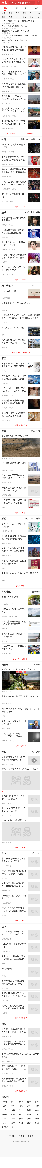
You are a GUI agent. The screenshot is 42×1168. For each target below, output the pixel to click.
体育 (17, 13)
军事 (3, 17)
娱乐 (10, 13)
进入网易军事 (20, 512)
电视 (27, 212)
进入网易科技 (20, 920)
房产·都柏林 (7, 285)
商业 (38, 518)
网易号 (5, 664)
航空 (37, 1122)
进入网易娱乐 (20, 279)
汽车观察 (36, 751)
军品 (33, 431)
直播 (10, 17)
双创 (21, 1122)
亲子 (5, 1122)
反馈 (13, 1136)
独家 (29, 1118)
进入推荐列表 (20, 1091)
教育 (5, 1118)
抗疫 (13, 1127)
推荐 (16, 8)
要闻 (5, 8)
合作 (22, 1136)
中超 (33, 139)
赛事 (22, 139)
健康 (21, 1118)
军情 (38, 431)
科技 (24, 17)
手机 (21, 1110)
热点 (37, 8)
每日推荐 (36, 664)
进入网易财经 (20, 585)
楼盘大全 (36, 285)
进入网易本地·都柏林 (20, 658)
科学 (33, 853)
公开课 (13, 1118)
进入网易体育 (20, 206)
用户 (38, 3)
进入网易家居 (20, 425)
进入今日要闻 (11, 133)
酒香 (29, 1122)
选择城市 (36, 591)
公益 (31, 17)
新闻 (3, 13)
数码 (29, 1110)
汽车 (38, 13)
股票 (27, 518)
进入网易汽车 (20, 847)
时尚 (13, 1114)
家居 (4, 358)
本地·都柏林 (7, 591)
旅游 (37, 1118)
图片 (31, 13)
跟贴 (29, 1114)
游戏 (37, 1114)
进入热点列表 (20, 1018)
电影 (33, 212)
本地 (37, 1110)
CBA (38, 139)
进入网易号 (20, 746)
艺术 (13, 1122)
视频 (13, 1110)
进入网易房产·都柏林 (20, 352)
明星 (38, 212)
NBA (28, 139)
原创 (26, 8)
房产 (17, 17)
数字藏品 (5, 1127)
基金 (33, 518)
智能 (38, 853)
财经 (24, 13)
